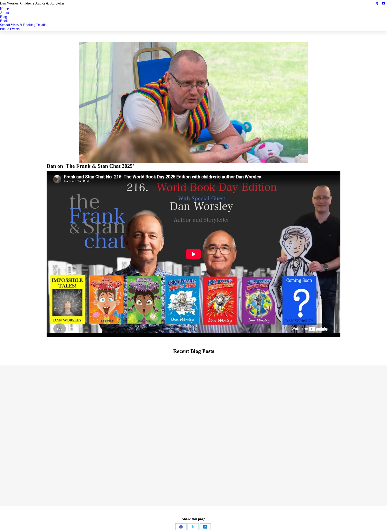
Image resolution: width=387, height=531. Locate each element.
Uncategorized (183, 411)
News (55, 477)
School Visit (61, 411)
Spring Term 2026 (193, 403)
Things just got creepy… (67, 470)
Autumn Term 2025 (320, 403)
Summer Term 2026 (67, 403)
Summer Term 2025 (193, 470)
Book (294, 411)
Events (49, 411)
